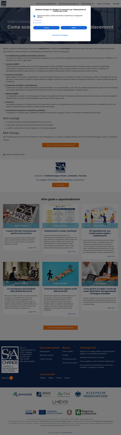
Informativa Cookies (69, 363)
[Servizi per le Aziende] (54, 4)
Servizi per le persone (67, 4)
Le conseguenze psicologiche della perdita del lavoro (21, 290)
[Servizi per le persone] (77, 4)
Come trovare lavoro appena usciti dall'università (60, 290)
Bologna (43, 378)
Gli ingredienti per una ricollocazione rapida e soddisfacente (100, 233)
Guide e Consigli (103, 4)
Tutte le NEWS (67, 351)
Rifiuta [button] (74, 27)
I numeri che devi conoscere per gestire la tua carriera (21, 232)
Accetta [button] (46, 27)
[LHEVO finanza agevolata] (60, 402)
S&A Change (86, 4)
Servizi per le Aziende (44, 4)
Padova (67, 378)
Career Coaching (46, 359)
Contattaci (60, 185)
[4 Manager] (22, 394)
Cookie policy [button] (38, 20)
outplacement (46, 122)
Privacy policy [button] (38, 22)
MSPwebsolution (67, 432)
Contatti (116, 4)
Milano (51, 378)
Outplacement (45, 351)
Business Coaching (46, 355)
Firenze (59, 378)
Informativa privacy (69, 359)
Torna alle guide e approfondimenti (60, 328)
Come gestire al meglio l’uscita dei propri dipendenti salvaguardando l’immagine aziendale (99, 291)
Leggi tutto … (33, 248)
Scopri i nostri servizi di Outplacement (60, 145)
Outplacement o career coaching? (60, 231)
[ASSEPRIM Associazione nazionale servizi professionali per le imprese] (91, 394)
